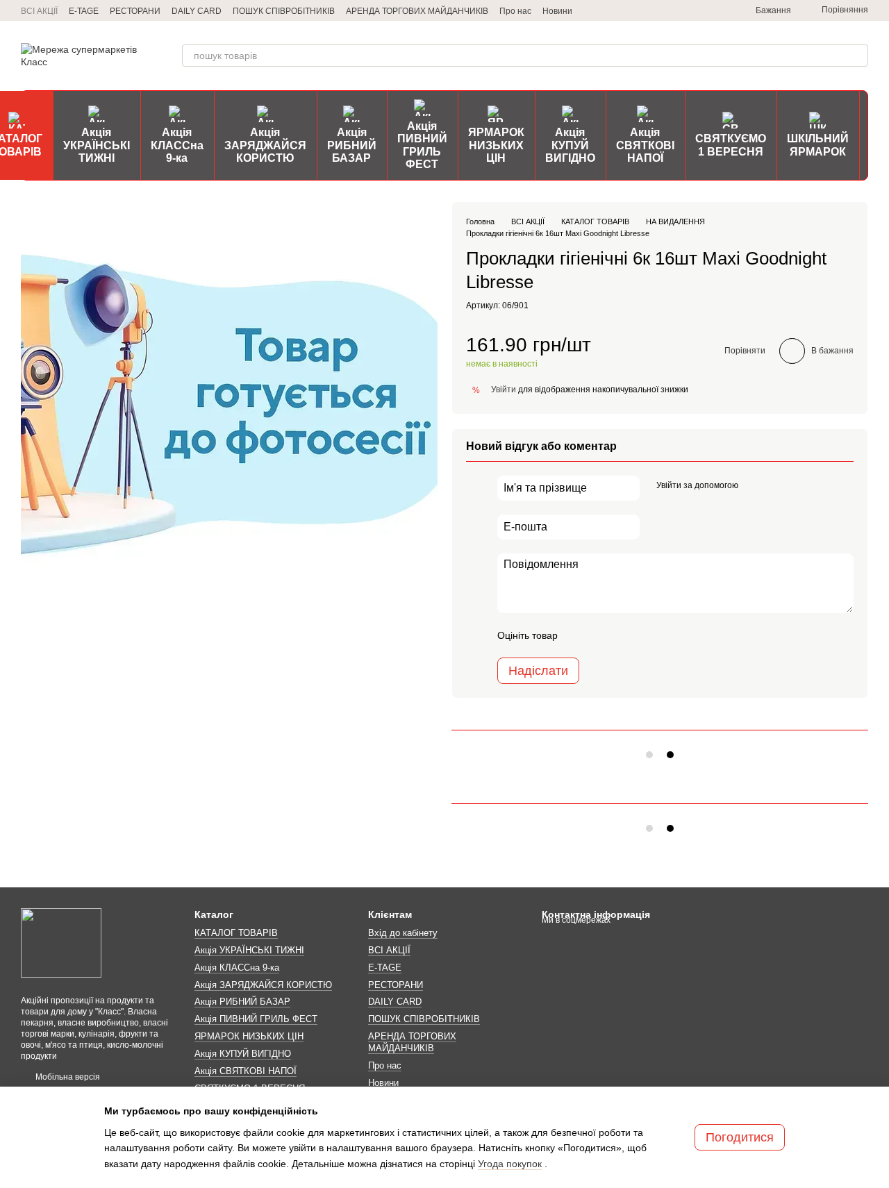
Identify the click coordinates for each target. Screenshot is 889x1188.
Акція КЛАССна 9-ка (177, 145)
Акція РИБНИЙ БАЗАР (351, 145)
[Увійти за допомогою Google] (775, 486)
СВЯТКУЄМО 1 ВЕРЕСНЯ (730, 145)
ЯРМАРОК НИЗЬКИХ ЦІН (496, 145)
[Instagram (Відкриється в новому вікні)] (666, 10)
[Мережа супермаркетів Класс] (61, 942)
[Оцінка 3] (625, 635)
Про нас (515, 11)
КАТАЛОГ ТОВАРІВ (236, 933)
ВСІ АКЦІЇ (39, 11)
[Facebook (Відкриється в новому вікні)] (700, 10)
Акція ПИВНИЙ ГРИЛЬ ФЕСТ (422, 145)
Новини (557, 11)
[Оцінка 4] (647, 635)
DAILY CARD (197, 11)
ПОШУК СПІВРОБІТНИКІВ (284, 11)
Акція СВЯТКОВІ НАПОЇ (645, 145)
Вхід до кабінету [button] (403, 933)
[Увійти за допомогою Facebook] (753, 486)
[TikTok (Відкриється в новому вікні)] (683, 10)
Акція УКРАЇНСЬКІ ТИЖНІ (96, 145)
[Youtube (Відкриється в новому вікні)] (716, 10)
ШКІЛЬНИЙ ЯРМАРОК (818, 145)
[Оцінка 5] (669, 635)
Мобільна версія (66, 1077)
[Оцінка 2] (603, 635)
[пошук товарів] (857, 55)
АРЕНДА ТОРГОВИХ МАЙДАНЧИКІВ (417, 11)
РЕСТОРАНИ (135, 11)
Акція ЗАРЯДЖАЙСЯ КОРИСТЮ (265, 145)
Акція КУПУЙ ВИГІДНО (570, 145)
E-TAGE (84, 11)
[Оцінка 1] (581, 635)
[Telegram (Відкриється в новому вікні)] (650, 10)
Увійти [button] (503, 389)
